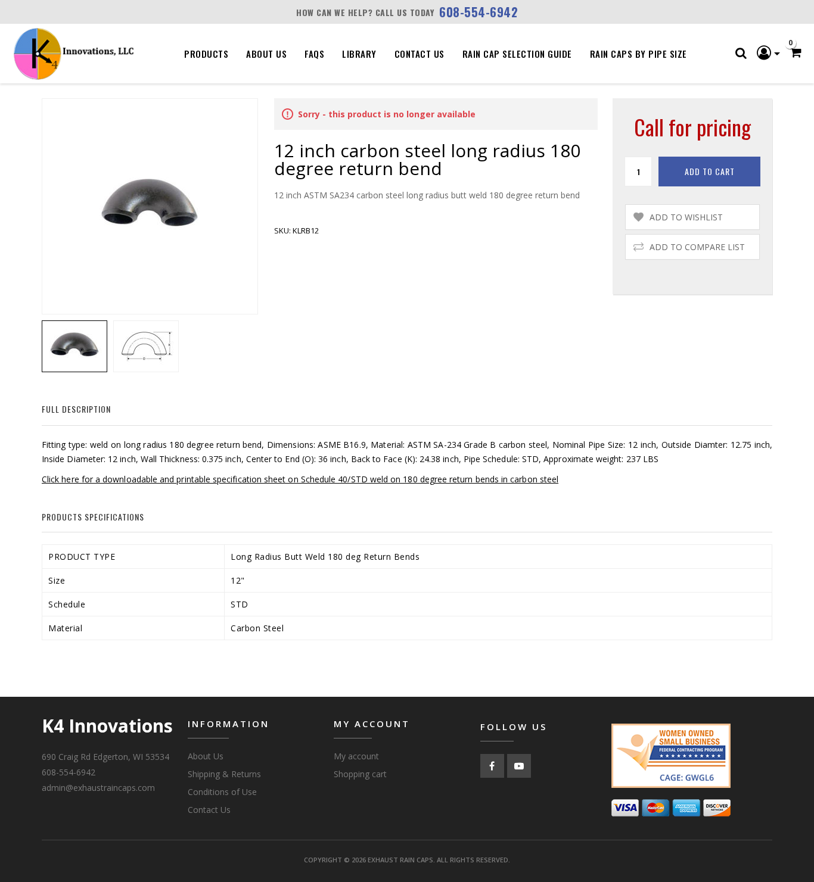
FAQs (314, 53)
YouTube (519, 766)
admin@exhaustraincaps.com (98, 787)
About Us (266, 53)
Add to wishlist (686, 217)
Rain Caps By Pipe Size (638, 53)
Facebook (492, 766)
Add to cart (710, 171)
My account (356, 756)
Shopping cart (360, 774)
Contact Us (419, 53)
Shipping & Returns (224, 774)
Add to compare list (697, 247)
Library (359, 53)
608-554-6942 (478, 12)
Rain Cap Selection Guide (517, 53)
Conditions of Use (222, 791)
